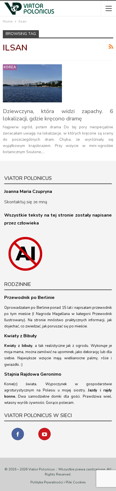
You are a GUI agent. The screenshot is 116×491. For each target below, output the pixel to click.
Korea (10, 67)
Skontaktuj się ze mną (25, 202)
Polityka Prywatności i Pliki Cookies (58, 482)
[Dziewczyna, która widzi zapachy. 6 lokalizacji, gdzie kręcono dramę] (32, 83)
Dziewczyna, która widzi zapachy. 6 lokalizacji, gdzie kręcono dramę (58, 114)
